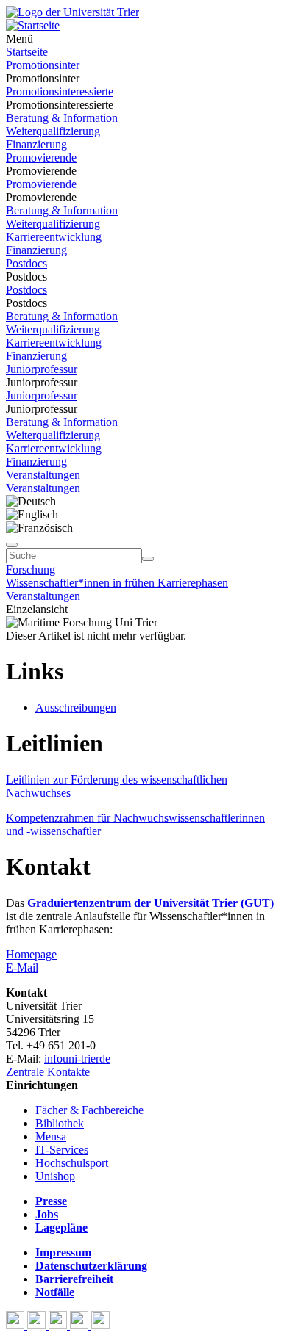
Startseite (27, 52)
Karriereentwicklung (54, 237)
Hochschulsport (71, 1163)
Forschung (30, 569)
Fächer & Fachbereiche (89, 1110)
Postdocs (26, 263)
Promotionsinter (42, 65)
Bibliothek (59, 1123)
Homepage (31, 954)
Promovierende (41, 157)
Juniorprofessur (41, 369)
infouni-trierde (77, 1058)
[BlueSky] (38, 1325)
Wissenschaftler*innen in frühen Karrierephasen (117, 582)
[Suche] (12, 545)
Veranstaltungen (43, 475)
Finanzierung (36, 144)
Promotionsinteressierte (59, 91)
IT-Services (61, 1149)
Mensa (50, 1136)
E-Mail (22, 967)
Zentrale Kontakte (48, 1072)
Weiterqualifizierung (53, 131)
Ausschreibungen (75, 707)
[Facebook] (16, 1325)
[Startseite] (72, 12)
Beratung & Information (62, 118)
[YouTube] (59, 1325)
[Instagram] (80, 1325)
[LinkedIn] (100, 1325)
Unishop (55, 1176)
